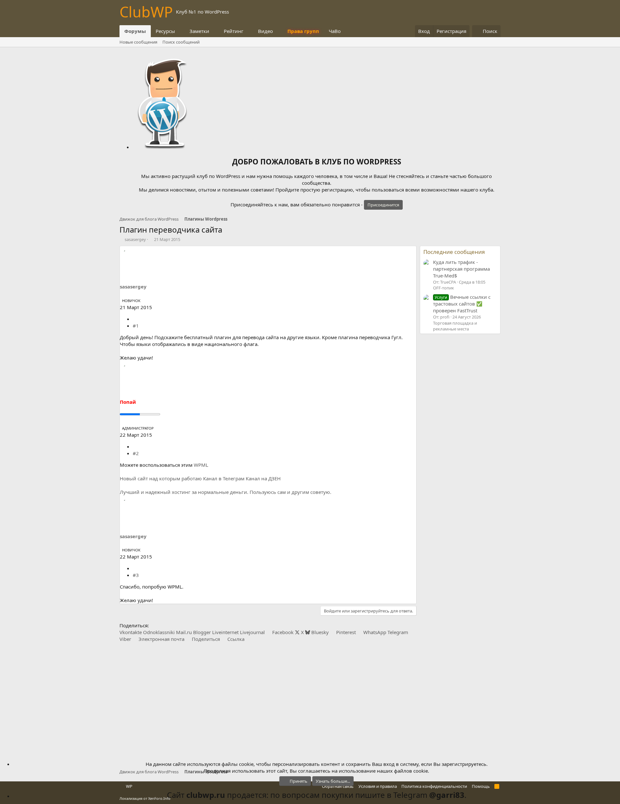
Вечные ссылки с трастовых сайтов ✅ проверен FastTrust (462, 304)
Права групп (303, 31)
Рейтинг (233, 31)
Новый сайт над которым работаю (161, 478)
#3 (136, 575)
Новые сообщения (138, 42)
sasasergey (135, 239)
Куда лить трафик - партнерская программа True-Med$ (461, 269)
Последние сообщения (454, 252)
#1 (136, 325)
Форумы (135, 31)
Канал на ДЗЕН (263, 478)
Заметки (199, 31)
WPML (201, 465)
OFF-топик (443, 288)
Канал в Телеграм (223, 478)
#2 (136, 453)
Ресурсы (165, 31)
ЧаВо (335, 31)
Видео (265, 31)
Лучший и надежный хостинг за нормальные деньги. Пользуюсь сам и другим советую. (225, 492)
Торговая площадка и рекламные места (455, 326)
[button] (180, 31)
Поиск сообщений (181, 42)
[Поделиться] (135, 319)
